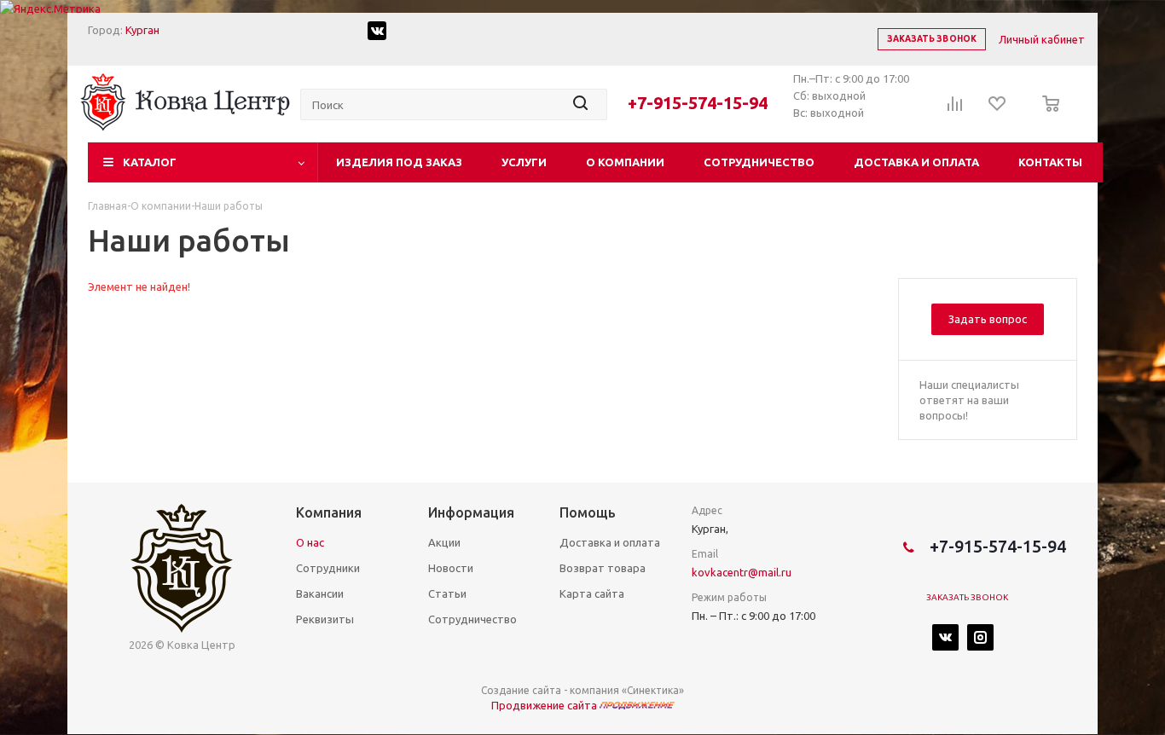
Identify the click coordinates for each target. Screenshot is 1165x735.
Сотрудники (328, 568)
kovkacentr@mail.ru (741, 572)
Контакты (1050, 162)
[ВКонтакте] (945, 637)
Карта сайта (591, 593)
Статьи (447, 593)
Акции (444, 542)
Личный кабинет (1042, 39)
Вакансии (320, 593)
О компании (625, 162)
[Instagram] (980, 637)
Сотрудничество (759, 162)
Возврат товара (602, 568)
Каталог (150, 162)
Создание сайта (521, 690)
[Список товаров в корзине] (1046, 115)
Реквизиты (325, 619)
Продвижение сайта (545, 705)
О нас (310, 542)
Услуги (524, 162)
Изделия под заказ (399, 162)
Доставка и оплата (916, 162)
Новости (450, 568)
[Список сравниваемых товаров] (955, 109)
